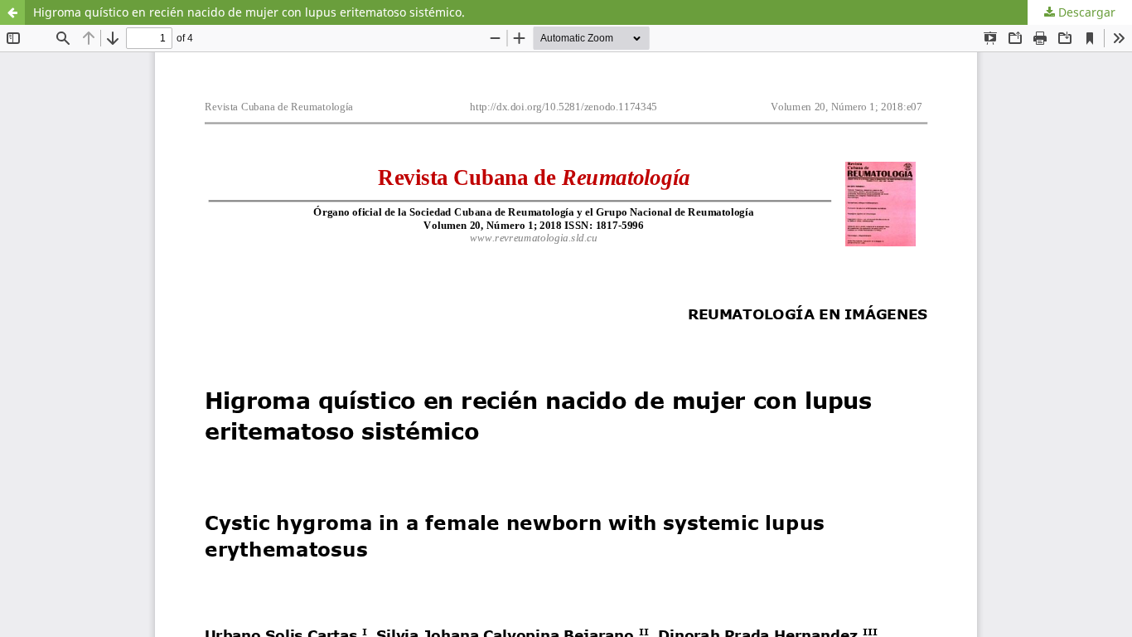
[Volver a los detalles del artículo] (12, 12)
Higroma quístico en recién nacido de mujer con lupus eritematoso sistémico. (249, 12)
